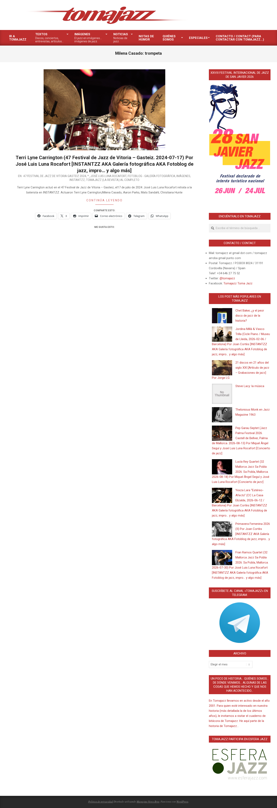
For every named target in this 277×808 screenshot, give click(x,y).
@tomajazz (227, 278)
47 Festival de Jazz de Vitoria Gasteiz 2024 (54, 176)
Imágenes (183, 176)
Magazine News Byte (148, 801)
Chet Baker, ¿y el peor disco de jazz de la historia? (249, 315)
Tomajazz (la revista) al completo (112, 179)
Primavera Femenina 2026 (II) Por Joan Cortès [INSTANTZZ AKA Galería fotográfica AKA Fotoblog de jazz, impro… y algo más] (241, 534)
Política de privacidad (100, 801)
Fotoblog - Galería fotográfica (151, 176)
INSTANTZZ (77, 179)
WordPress (182, 801)
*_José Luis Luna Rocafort (107, 176)
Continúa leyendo (104, 200)
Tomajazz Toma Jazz (237, 283)
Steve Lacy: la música (249, 386)
